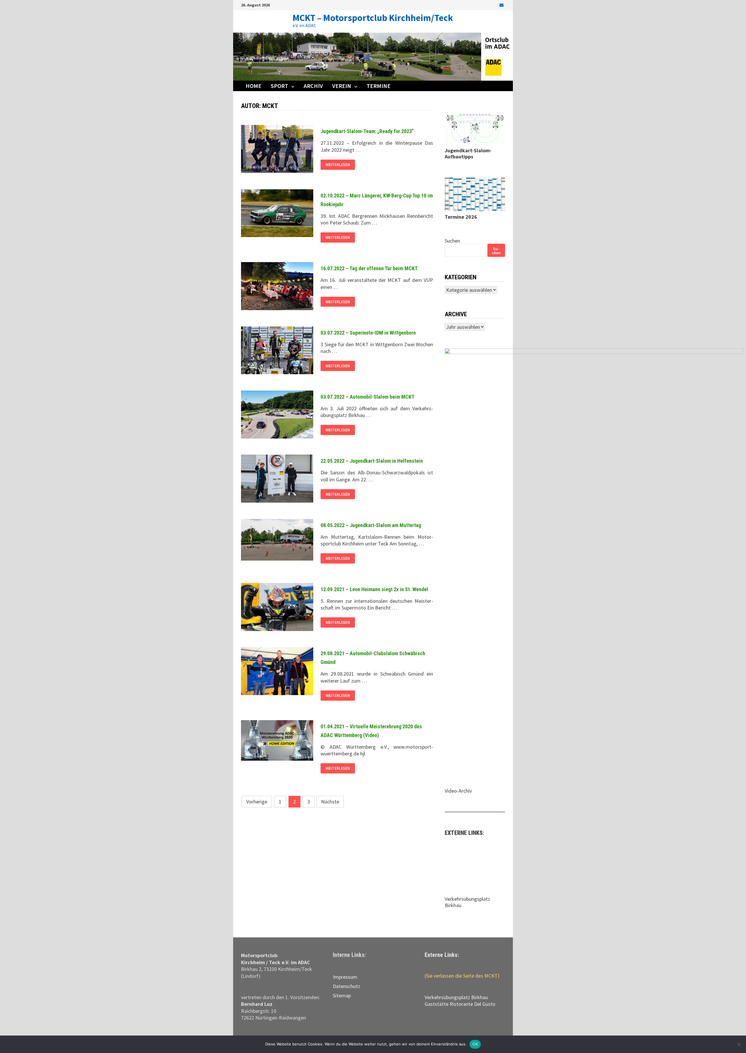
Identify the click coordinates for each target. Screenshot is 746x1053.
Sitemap (342, 995)
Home (253, 85)
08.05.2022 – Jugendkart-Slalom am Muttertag (371, 525)
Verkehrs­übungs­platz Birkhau (456, 997)
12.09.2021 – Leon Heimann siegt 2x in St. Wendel (374, 589)
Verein (341, 85)
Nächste (330, 801)
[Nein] (739, 1044)
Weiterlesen (337, 164)
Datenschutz (346, 986)
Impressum (345, 977)
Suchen (452, 240)
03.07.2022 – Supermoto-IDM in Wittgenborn (368, 333)
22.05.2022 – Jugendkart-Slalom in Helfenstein (372, 461)
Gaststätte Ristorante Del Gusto (460, 1004)
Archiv (313, 85)
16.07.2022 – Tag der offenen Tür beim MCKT (369, 268)
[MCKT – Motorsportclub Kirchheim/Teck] (373, 56)
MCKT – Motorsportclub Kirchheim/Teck (373, 18)
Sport (279, 85)
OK (475, 1044)
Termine (378, 85)
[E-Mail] (501, 4)
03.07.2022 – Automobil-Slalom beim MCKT (367, 397)
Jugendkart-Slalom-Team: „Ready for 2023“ (367, 131)
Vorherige (256, 801)
